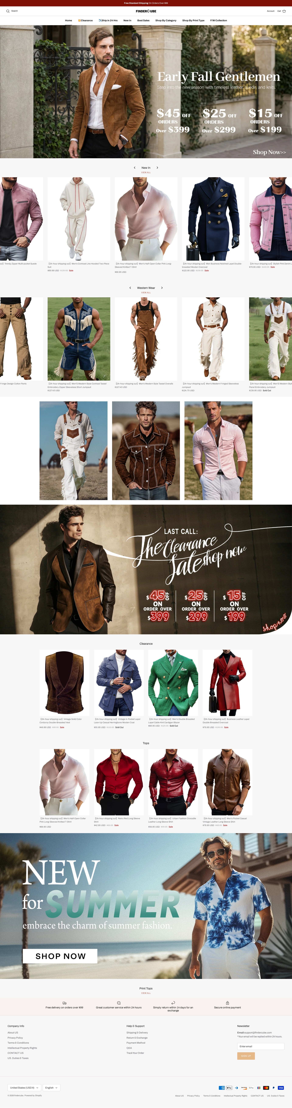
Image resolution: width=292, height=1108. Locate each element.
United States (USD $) (22, 1087)
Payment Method (136, 1042)
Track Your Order (135, 1053)
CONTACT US (16, 1053)
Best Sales (143, 20)
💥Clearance (85, 20)
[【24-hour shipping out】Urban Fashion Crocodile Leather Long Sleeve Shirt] (173, 782)
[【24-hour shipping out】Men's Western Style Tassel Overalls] (146, 339)
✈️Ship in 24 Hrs (108, 20)
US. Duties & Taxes (18, 1058)
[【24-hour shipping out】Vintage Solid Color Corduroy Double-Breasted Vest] (64, 683)
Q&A (129, 1048)
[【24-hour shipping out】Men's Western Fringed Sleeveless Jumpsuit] (213, 339)
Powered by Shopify (33, 1095)
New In (127, 20)
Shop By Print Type (193, 20)
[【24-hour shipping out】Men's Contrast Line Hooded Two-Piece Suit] (79, 219)
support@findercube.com (258, 1032)
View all (146, 172)
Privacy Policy (15, 1037)
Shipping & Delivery (137, 1032)
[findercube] (146, 11)
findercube (18, 1095)
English (49, 1087)
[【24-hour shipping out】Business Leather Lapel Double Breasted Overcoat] (228, 683)
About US (13, 1032)
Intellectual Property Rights (22, 1048)
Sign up (246, 1056)
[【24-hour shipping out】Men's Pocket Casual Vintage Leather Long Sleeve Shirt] (228, 782)
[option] (146, 91)
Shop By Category (165, 20)
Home (68, 20)
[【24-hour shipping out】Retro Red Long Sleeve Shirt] (119, 782)
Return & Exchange (137, 1037)
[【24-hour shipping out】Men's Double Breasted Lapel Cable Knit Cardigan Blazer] (173, 683)
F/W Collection (218, 20)
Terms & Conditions (18, 1042)
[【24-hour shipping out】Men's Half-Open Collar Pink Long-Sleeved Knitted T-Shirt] (146, 219)
